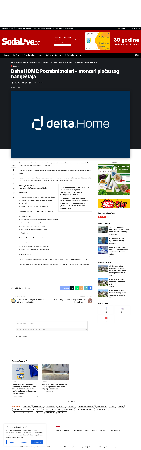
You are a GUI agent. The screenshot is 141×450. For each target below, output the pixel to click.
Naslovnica (49, 28)
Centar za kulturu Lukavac (23, 413)
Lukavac (28, 28)
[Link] (39, 329)
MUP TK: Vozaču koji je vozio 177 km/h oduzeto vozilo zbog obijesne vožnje (118, 250)
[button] (122, 28)
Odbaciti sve (23, 442)
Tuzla (121, 406)
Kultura (39, 413)
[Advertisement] (57, 13)
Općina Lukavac (101, 409)
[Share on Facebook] (12, 82)
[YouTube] (135, 28)
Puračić (45, 409)
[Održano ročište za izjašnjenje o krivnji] (103, 240)
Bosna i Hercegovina (86, 406)
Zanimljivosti (68, 409)
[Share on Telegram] (13, 183)
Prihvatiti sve (37, 442)
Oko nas (61, 28)
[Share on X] (15, 82)
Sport (112, 406)
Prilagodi (11, 442)
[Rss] (139, 28)
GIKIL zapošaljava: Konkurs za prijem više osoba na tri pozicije (118, 293)
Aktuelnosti (21, 28)
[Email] (22, 82)
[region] (25, 435)
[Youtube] (106, 319)
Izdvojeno (50, 406)
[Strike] (25, 329)
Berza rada (56, 409)
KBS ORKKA (50, 413)
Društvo (34, 28)
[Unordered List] (31, 329)
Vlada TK (61, 406)
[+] (44, 329)
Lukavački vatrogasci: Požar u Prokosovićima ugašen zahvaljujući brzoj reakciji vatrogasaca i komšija (74, 191)
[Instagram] (137, 28)
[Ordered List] (28, 329)
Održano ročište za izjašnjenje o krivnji (116, 239)
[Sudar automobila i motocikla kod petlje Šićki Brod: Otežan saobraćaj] (103, 229)
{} (41, 329)
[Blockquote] (34, 329)
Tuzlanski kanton (32, 409)
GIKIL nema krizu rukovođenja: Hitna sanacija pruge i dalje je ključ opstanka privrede (118, 269)
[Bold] (17, 329)
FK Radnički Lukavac (84, 409)
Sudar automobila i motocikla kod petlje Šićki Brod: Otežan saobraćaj (119, 229)
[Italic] (20, 329)
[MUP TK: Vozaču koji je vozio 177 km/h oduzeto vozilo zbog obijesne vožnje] (103, 250)
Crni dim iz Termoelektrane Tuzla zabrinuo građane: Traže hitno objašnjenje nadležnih (54, 386)
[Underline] (23, 329)
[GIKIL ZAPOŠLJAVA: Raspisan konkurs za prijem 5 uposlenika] (103, 282)
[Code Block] (36, 329)
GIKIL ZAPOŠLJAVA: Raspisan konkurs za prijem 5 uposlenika (117, 281)
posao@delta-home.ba (78, 259)
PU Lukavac (62, 413)
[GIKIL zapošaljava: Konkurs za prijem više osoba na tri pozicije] (103, 293)
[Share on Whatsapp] (19, 82)
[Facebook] (133, 28)
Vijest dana (18, 409)
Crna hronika (69, 28)
